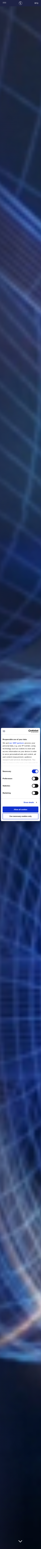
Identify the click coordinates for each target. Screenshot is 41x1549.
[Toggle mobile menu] (4, 3)
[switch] (35, 778)
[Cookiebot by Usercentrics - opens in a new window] (28, 731)
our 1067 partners (16, 743)
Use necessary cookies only (20, 816)
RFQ (36, 3)
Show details (29, 802)
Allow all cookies (20, 809)
